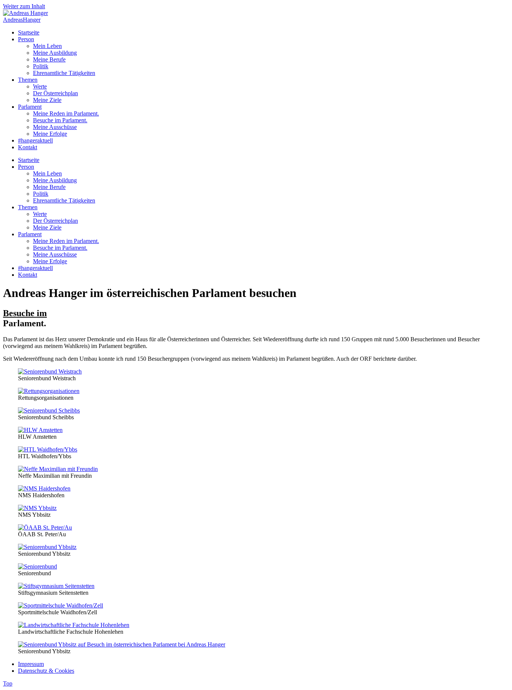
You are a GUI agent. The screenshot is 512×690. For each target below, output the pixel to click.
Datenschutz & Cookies (46, 671)
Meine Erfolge (50, 133)
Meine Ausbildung (55, 53)
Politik (40, 66)
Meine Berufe (49, 59)
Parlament (30, 107)
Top (7, 683)
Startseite (28, 32)
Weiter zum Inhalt (24, 6)
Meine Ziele (47, 100)
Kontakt (27, 147)
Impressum (31, 664)
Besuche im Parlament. (60, 120)
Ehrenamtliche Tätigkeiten (64, 73)
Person (26, 39)
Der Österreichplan (55, 93)
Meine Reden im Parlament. (66, 113)
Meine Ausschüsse (55, 127)
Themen (27, 79)
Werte (40, 86)
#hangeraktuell (35, 140)
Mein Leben (47, 46)
